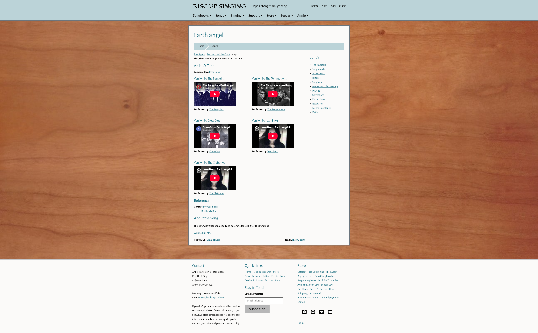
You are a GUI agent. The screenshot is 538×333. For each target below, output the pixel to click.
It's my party (298, 240)
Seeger (285, 15)
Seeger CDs (327, 284)
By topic (316, 78)
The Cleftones (216, 193)
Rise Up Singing (316, 272)
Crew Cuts (214, 151)
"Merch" (314, 289)
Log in (300, 323)
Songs (219, 15)
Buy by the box (304, 276)
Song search (318, 69)
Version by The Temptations (269, 78)
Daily (315, 112)
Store (270, 15)
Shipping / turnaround (309, 293)
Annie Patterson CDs (308, 284)
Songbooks (201, 15)
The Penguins (216, 109)
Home (201, 46)
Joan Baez (272, 151)
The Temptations (276, 109)
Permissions (318, 99)
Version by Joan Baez (265, 120)
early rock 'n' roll (209, 206)
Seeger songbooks (306, 280)
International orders (307, 297)
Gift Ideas (302, 289)
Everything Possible (325, 276)
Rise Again (199, 54)
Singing (236, 15)
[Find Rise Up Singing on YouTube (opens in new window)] (330, 313)
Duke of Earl (213, 240)
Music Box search (262, 272)
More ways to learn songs (325, 86)
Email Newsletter (254, 294)
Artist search (318, 73)
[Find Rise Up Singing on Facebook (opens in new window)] (304, 313)
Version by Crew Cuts (207, 120)
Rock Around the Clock (218, 54)
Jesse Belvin (215, 72)
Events (314, 5)
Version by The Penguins (209, 78)
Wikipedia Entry (202, 233)
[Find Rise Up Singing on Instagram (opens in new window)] (313, 313)
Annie (301, 15)
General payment (330, 297)
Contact (198, 266)
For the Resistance (321, 108)
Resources (317, 103)
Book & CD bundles (328, 280)
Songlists (317, 82)
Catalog (301, 272)
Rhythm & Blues (209, 211)
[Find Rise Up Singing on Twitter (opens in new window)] (321, 313)
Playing (316, 90)
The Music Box (319, 65)
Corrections (318, 95)
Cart (333, 5)
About (278, 280)
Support (254, 15)
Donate (269, 280)
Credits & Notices (254, 280)
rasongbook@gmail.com (211, 297)
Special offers (327, 289)
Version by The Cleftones (209, 162)
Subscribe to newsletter (257, 276)
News (325, 5)
